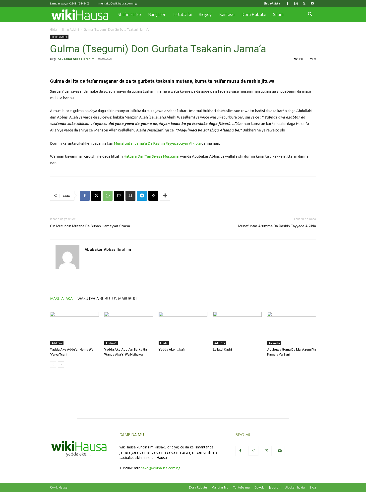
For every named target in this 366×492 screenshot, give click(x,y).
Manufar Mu (220, 487)
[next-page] (61, 364)
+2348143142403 (79, 3)
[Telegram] (142, 196)
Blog (312, 487)
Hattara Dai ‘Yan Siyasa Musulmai (151, 156)
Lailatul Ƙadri (222, 349)
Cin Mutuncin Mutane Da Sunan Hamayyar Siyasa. (90, 226)
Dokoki (259, 487)
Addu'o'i (57, 343)
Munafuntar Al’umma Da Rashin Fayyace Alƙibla (277, 226)
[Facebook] (287, 3)
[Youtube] (312, 3)
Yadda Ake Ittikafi (171, 349)
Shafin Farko (129, 14)
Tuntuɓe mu (241, 487)
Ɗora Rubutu (198, 487)
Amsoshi (274, 343)
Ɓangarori (157, 14)
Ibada (163, 343)
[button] (310, 14)
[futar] (130, 196)
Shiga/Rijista (272, 3)
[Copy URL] (153, 196)
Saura (278, 14)
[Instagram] (296, 3)
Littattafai (182, 14)
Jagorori (275, 487)
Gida (53, 29)
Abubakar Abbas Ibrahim (76, 59)
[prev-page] (53, 364)
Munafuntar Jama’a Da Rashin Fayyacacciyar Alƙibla (157, 143)
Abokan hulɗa (295, 487)
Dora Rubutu (254, 14)
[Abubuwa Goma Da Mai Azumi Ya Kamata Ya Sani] (291, 328)
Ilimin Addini (70, 29)
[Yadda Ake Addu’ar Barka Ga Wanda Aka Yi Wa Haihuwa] (128, 328)
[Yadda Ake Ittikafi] (183, 328)
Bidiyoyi (205, 14)
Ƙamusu (227, 14)
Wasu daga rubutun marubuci (107, 298)
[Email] (119, 196)
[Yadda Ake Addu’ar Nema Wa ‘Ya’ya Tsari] (74, 328)
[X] (304, 3)
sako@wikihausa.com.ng (120, 3)
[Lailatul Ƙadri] (237, 328)
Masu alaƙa (61, 298)
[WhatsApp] (108, 196)
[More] (165, 196)
